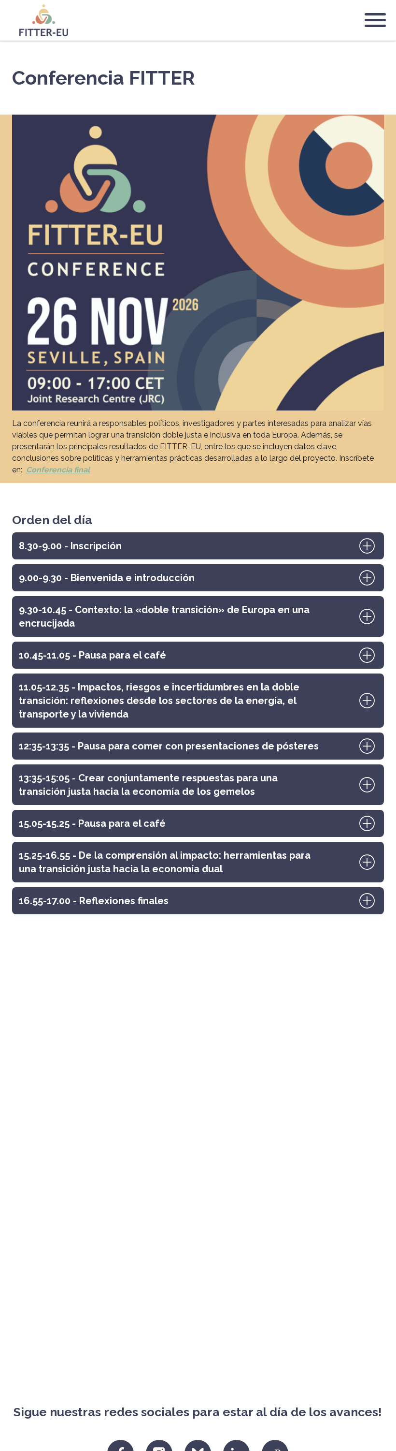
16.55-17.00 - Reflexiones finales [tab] (94, 901)
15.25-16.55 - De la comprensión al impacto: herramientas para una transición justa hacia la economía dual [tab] (165, 862)
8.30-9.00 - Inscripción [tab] (70, 546)
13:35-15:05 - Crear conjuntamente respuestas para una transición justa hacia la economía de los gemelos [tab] (148, 784)
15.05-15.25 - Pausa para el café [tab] (92, 823)
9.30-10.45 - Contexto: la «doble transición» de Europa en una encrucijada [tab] (164, 616)
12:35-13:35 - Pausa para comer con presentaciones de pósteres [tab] (169, 746)
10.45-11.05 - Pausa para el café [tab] (92, 655)
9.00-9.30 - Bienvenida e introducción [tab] (107, 578)
